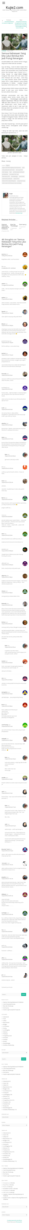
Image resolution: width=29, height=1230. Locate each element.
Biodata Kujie (19, 213)
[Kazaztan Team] (6, 849)
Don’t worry (22, 224)
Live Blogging (6, 1030)
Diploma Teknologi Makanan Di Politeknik (5, 227)
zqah (3, 791)
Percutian (5, 1037)
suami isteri (21, 176)
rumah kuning (5, 724)
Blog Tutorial (6, 1022)
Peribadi (4, 51)
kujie (11, 172)
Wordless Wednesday (8, 1045)
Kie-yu (3, 704)
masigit (5, 1194)
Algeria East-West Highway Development (11, 167)
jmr (2, 975)
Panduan (5, 1034)
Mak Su (3, 498)
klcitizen (3, 622)
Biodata (13, 1183)
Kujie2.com (14, 7)
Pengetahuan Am (7, 1035)
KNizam (3, 324)
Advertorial (6, 1017)
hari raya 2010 (19, 170)
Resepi (5, 1041)
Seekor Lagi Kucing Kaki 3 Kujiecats (11, 1009)
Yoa (2, 930)
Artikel (4, 1020)
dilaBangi (4, 894)
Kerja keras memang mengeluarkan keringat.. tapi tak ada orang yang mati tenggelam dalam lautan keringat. (21, 25)
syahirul (3, 297)
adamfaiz (4, 423)
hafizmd (3, 353)
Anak (4, 1018)
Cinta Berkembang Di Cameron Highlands (8, 22)
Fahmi (3, 437)
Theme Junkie (19, 1222)
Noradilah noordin (7, 1188)
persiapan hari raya (14, 174)
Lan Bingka (4, 913)
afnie (3, 958)
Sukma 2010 (16, 178)
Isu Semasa (6, 1026)
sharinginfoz (4, 692)
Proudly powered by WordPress (14, 1220)
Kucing (4, 1028)
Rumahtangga (14, 176)
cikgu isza (4, 575)
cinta (23, 167)
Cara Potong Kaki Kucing (9, 1004)
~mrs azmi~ (4, 863)
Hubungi (10, 1186)
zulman (3, 283)
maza (3, 480)
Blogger (5, 1024)
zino (3, 678)
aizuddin (3, 777)
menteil (3, 661)
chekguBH (4, 738)
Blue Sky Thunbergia (14, 225)
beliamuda (4, 603)
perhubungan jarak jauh (18, 172)
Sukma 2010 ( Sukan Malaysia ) (9, 181)
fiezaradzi (4, 373)
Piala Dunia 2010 (6, 176)
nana (3, 533)
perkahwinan (5, 174)
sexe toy (4, 254)
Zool (3, 79)
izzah (3, 408)
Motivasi (5, 1032)
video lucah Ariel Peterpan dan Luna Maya (11, 183)
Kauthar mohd (6, 1197)
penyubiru (4, 877)
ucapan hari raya (21, 181)
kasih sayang (5, 172)
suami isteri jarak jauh (7, 178)
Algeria (7, 165)
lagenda (3, 311)
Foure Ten (5, 1185)
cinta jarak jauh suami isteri (8, 170)
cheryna (3, 591)
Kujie (11, 194)
